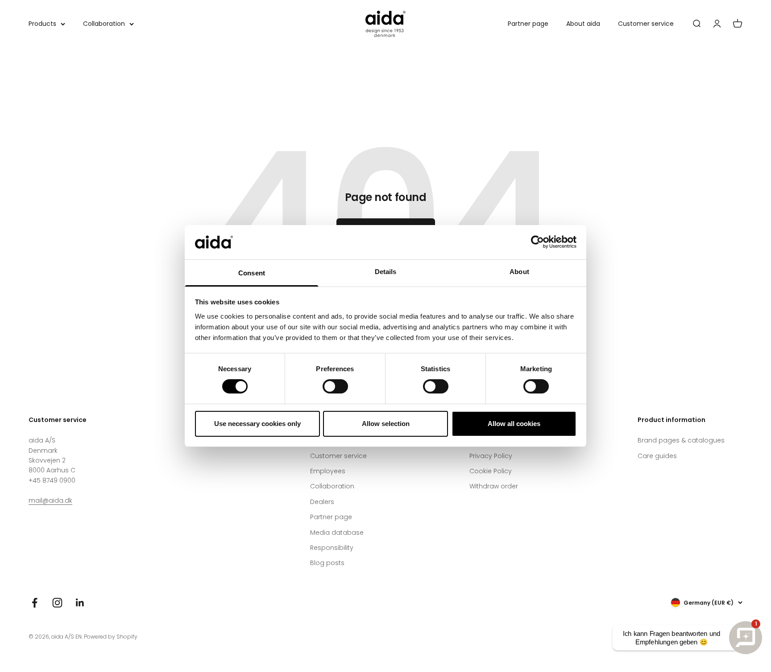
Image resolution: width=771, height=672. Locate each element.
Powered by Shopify (110, 636)
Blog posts (327, 562)
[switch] (335, 386)
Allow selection (386, 423)
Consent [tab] (251, 273)
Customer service (646, 23)
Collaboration (104, 23)
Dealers (322, 501)
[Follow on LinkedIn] (80, 603)
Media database (337, 532)
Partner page (528, 23)
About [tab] (519, 271)
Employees (327, 471)
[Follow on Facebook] (35, 603)
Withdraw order (493, 486)
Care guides (657, 455)
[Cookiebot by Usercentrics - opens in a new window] (537, 242)
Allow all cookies (514, 423)
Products (42, 23)
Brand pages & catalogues (681, 440)
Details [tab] (386, 271)
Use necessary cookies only (257, 423)
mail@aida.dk (50, 500)
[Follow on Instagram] (57, 603)
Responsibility (331, 547)
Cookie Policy (490, 471)
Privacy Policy (490, 455)
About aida (583, 23)
